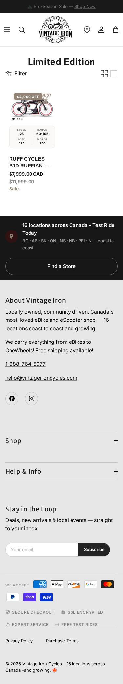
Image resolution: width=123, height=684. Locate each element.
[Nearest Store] (87, 29)
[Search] (21, 29)
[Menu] (7, 29)
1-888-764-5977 (25, 364)
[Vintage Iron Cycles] (55, 29)
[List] (114, 73)
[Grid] (104, 73)
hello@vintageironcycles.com (41, 377)
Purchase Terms (62, 640)
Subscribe (94, 549)
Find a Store (61, 266)
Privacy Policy (19, 640)
